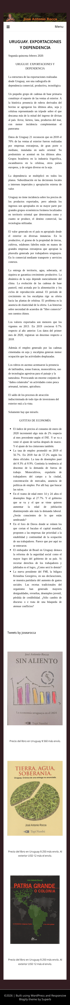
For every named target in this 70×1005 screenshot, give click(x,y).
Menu (59, 26)
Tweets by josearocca (21, 632)
